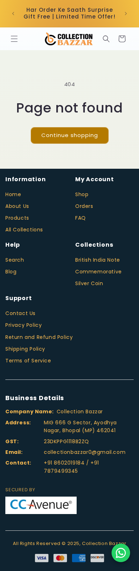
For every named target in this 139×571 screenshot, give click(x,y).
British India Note (97, 259)
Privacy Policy (23, 325)
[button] (14, 39)
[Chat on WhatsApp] (121, 553)
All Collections (24, 229)
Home (13, 194)
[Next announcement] (126, 13)
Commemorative (98, 271)
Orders (84, 206)
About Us (17, 206)
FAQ (80, 217)
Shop (81, 194)
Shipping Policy (25, 348)
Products (17, 217)
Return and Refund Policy (39, 337)
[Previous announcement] (13, 13)
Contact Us (20, 313)
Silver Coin (89, 283)
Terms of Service (28, 360)
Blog (10, 271)
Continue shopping (69, 135)
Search (14, 259)
